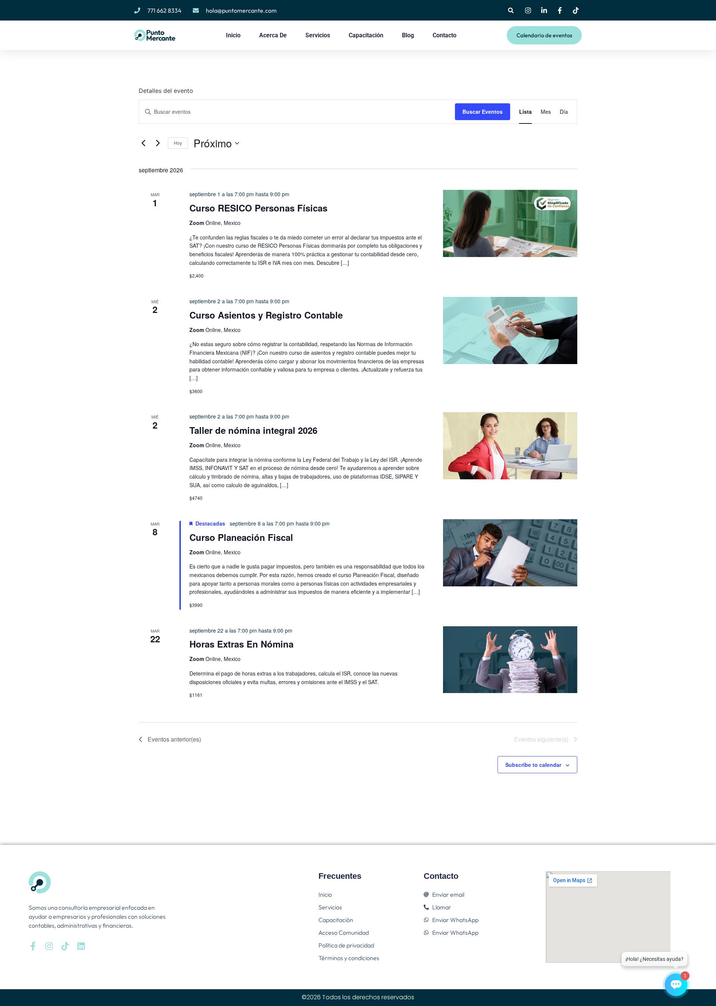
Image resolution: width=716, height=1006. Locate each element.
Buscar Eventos (482, 111)
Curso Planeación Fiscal (241, 537)
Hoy (178, 143)
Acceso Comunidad (343, 932)
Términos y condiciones (348, 958)
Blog (408, 35)
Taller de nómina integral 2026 (253, 430)
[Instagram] (49, 946)
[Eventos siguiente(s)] (157, 143)
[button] (510, 10)
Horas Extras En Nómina (241, 643)
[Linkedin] (81, 946)
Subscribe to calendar (533, 764)
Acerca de (273, 35)
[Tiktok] (65, 946)
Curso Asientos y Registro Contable (266, 314)
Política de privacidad (346, 945)
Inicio (233, 35)
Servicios (317, 35)
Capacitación (366, 35)
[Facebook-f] (33, 946)
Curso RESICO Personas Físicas (258, 207)
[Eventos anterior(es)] (143, 143)
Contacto (444, 35)
